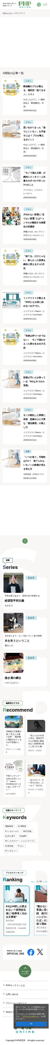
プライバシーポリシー (30, 1016)
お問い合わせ (12, 994)
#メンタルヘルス (12, 831)
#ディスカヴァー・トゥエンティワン (20, 841)
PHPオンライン (8, 13)
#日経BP (23, 836)
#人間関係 (22, 826)
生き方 (31, 578)
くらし (28, 81)
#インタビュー (11, 851)
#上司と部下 (10, 836)
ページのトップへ (25, 972)
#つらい (21, 846)
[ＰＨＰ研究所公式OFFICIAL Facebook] (30, 952)
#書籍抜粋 (9, 826)
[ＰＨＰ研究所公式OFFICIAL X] (40, 952)
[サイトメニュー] (45, 5)
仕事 (27, 451)
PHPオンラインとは (15, 985)
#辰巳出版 (27, 831)
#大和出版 (9, 846)
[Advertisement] (25, 42)
